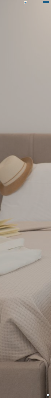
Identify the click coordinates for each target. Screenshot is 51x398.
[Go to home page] (25, 3)
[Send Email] (8, 2)
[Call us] (11, 2)
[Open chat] (48, 395)
